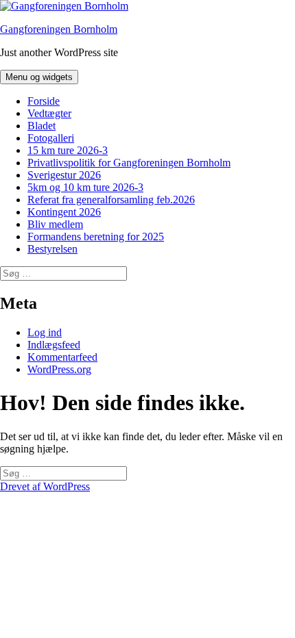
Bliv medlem (55, 224)
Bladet (41, 125)
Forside (43, 101)
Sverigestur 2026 (64, 175)
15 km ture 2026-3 (67, 150)
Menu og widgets (39, 77)
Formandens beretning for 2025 (95, 236)
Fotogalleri (50, 138)
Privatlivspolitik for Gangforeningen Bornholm (129, 162)
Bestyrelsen (52, 249)
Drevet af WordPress (45, 486)
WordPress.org (59, 369)
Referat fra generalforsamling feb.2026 (111, 199)
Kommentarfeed (62, 357)
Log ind (44, 332)
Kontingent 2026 (64, 212)
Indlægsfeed (53, 344)
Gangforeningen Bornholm (58, 29)
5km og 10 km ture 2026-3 (85, 187)
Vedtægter (49, 113)
